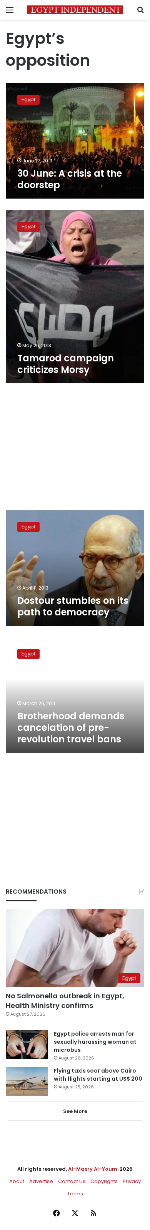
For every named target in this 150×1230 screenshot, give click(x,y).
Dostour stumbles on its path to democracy (72, 606)
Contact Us (71, 1181)
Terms (75, 1193)
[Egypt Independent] (75, 9)
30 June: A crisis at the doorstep (69, 179)
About (16, 1181)
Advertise (41, 1181)
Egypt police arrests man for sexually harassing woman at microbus (95, 1042)
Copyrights (104, 1181)
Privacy (132, 1181)
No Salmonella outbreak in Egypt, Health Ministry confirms (65, 1000)
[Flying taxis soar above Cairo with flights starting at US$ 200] (27, 1081)
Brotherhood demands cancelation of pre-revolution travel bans (71, 727)
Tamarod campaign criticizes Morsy (65, 364)
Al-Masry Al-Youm (92, 1169)
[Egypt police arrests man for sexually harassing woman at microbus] (27, 1044)
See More (75, 1111)
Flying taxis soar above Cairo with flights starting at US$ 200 (98, 1075)
